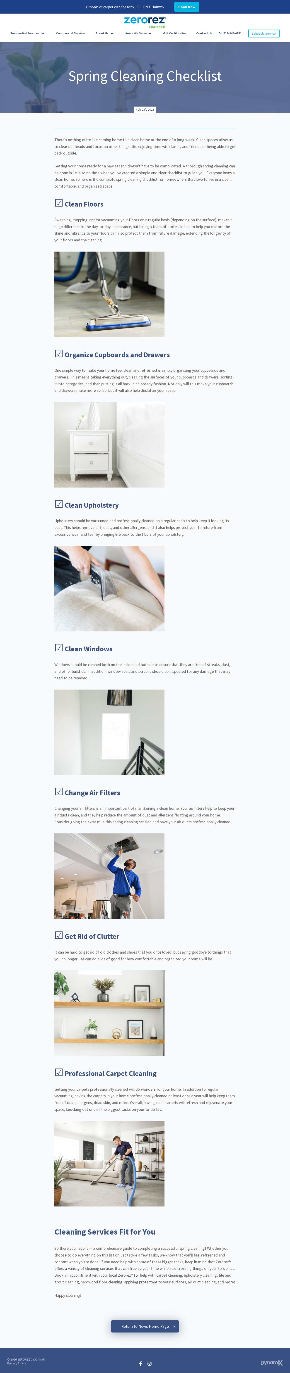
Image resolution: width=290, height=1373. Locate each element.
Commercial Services (71, 33)
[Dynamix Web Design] (272, 1363)
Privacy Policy (16, 1363)
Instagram (149, 1363)
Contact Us (204, 33)
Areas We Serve (136, 33)
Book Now (186, 7)
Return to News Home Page (145, 1326)
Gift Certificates (174, 33)
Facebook (140, 1363)
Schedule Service (264, 33)
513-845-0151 (232, 33)
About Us (102, 33)
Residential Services (24, 33)
